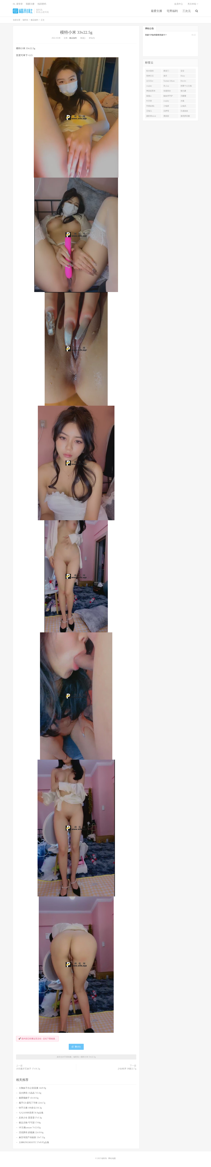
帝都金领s (150, 106)
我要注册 (30, 4)
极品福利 (73, 38)
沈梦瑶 (166, 111)
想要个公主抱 (186, 86)
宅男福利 (172, 11)
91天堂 (149, 101)
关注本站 (192, 4)
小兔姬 (166, 106)
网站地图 (112, 1158)
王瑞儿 (149, 111)
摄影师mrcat (151, 116)
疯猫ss (149, 96)
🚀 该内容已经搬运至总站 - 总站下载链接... (37, 1038)
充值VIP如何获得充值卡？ (156, 35)
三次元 (186, 11)
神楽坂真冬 (151, 91)
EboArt (183, 81)
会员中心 (178, 4)
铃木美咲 (150, 71)
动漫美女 (167, 91)
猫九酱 (183, 91)
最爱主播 (156, 11)
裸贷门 (166, 71)
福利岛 (23, 10)
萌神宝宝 (150, 76)
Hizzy (183, 76)
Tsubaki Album (169, 81)
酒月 (165, 76)
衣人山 (166, 86)
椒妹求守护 (168, 96)
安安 (182, 71)
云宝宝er (149, 81)
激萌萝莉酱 (185, 116)
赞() (78, 1047)
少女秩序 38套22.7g (127, 1069)
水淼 (182, 101)
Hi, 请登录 (18, 4)
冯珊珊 (183, 96)
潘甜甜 (166, 116)
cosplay (149, 86)
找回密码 (42, 4)
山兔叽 (183, 106)
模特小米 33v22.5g (76, 32)
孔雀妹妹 (184, 111)
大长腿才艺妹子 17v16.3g (28, 1069)
